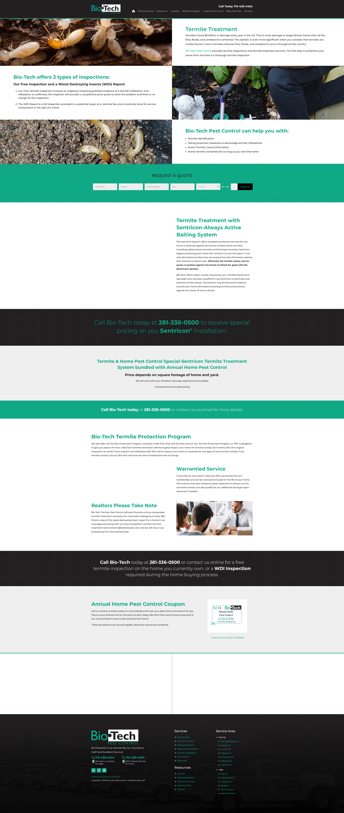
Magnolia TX (226, 761)
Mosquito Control (185, 745)
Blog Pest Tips (233, 11)
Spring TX (225, 745)
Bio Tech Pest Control (198, 50)
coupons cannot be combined (227, 637)
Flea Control (183, 757)
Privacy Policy (97, 777)
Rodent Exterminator (187, 749)
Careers (175, 11)
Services (161, 11)
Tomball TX (226, 781)
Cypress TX (226, 753)
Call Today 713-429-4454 (236, 6)
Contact (248, 11)
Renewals (182, 760)
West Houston (227, 789)
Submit (245, 186)
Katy (221, 769)
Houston (225, 785)
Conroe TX (226, 749)
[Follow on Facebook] (99, 770)
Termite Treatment (186, 753)
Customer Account (213, 11)
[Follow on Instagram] (104, 770)
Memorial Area (228, 793)
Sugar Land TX (228, 778)
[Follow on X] (93, 770)
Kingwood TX (227, 757)
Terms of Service (112, 777)
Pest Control (183, 737)
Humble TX (226, 765)
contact (195, 562)
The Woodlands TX (230, 741)
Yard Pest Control (185, 741)
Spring (222, 737)
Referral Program (191, 11)
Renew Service (146, 11)
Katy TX (224, 774)
